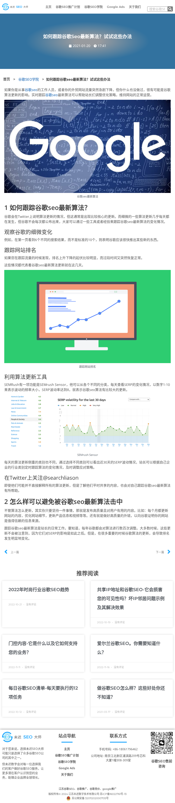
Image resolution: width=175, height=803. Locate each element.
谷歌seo (31, 89)
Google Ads (116, 7)
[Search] (170, 9)
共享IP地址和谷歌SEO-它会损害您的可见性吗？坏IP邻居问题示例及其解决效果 (131, 598)
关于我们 (135, 7)
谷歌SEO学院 (93, 7)
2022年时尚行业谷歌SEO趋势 (39, 589)
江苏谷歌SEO (66, 788)
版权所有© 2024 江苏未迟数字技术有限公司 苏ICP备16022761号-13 (87, 794)
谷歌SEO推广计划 (68, 7)
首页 (6, 79)
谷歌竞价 (95, 788)
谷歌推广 (82, 788)
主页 (48, 7)
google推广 (109, 788)
